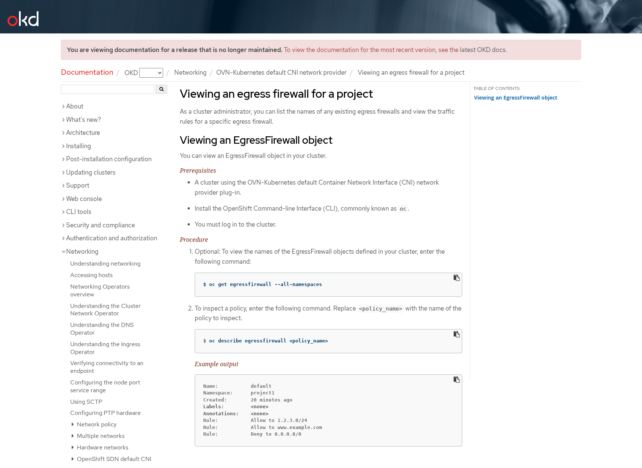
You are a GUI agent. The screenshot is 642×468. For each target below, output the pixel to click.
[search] (161, 89)
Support (77, 185)
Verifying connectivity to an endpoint (106, 367)
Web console (84, 199)
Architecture (83, 133)
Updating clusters (91, 172)
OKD (131, 72)
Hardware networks (101, 447)
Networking (190, 72)
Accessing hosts (91, 275)
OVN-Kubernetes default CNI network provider (281, 72)
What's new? (83, 120)
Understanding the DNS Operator (102, 329)
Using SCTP (86, 402)
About (74, 106)
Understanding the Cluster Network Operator (105, 310)
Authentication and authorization (111, 238)
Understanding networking (105, 263)
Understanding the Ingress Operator (105, 348)
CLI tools (78, 212)
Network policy (96, 424)
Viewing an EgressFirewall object (515, 97)
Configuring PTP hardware (105, 413)
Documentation (87, 72)
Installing (78, 146)
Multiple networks (99, 436)
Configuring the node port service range (105, 386)
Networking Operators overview (100, 290)
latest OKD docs (483, 50)
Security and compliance (100, 225)
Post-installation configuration (109, 159)
